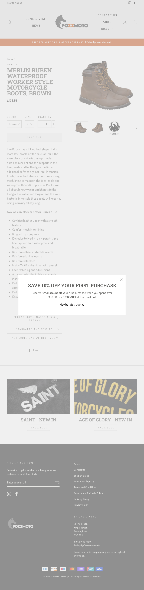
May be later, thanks (72, 304)
